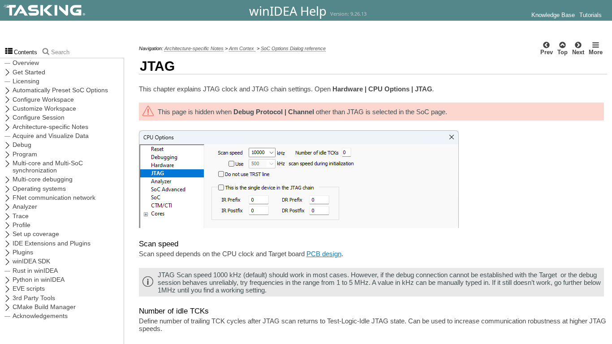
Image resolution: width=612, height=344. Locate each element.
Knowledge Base (553, 15)
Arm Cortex (242, 48)
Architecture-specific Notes (194, 48)
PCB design (323, 254)
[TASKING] (68, 10)
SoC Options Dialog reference (293, 48)
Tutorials (590, 15)
